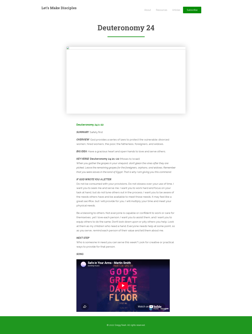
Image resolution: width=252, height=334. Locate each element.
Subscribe (192, 10)
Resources (161, 10)
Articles (176, 10)
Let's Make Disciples (59, 8)
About (147, 10)
